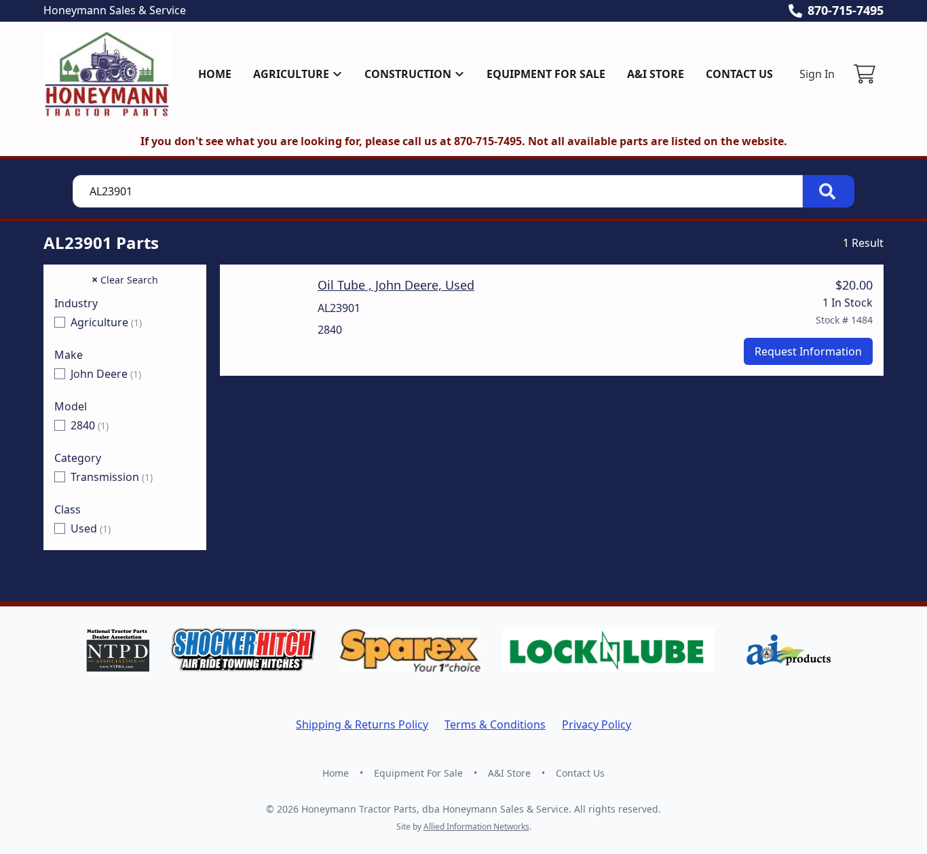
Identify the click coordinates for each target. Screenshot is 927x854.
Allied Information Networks (476, 826)
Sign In (817, 73)
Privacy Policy (596, 724)
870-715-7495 (846, 10)
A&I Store (655, 73)
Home (214, 73)
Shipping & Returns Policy (362, 724)
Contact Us (739, 73)
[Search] (828, 191)
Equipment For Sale (546, 73)
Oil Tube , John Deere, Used (396, 285)
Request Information (808, 351)
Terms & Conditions (495, 724)
